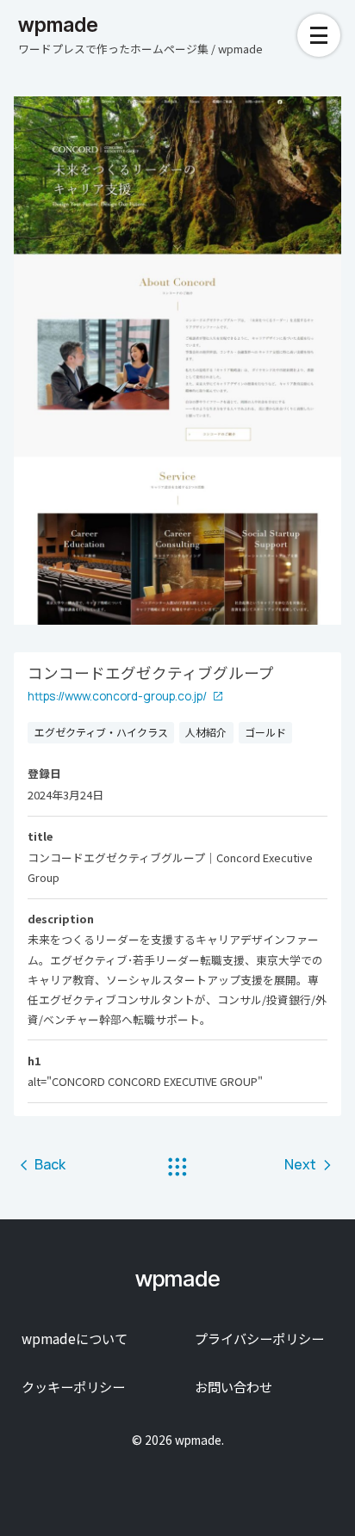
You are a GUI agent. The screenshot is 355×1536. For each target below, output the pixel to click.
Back (49, 1164)
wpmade (58, 25)
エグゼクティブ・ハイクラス (101, 732)
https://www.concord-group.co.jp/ (117, 696)
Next (300, 1164)
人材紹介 (206, 732)
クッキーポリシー (73, 1386)
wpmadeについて (75, 1338)
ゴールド (265, 732)
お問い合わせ (233, 1386)
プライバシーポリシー (259, 1338)
